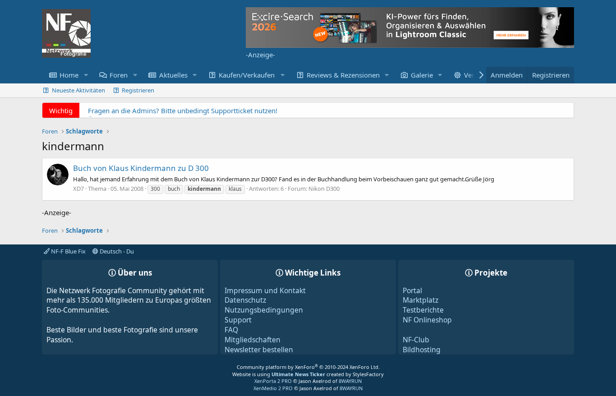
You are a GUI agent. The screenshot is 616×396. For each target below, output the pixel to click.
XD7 (78, 188)
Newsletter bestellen (259, 350)
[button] (85, 75)
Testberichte (423, 310)
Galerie (422, 74)
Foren (119, 74)
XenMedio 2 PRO (273, 388)
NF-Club (416, 340)
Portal (412, 290)
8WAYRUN (350, 381)
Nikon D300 (324, 188)
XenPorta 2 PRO (273, 381)
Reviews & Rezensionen (343, 74)
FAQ (231, 330)
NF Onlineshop (427, 320)
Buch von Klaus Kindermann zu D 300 (141, 168)
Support (238, 320)
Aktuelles (173, 74)
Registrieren (138, 90)
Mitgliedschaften (252, 340)
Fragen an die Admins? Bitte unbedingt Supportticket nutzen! (182, 110)
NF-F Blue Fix (68, 251)
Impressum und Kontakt (265, 290)
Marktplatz (420, 300)
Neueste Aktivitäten (78, 90)
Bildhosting (422, 350)
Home (69, 74)
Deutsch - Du (116, 251)
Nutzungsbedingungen (264, 310)
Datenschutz (245, 300)
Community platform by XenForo (308, 367)
